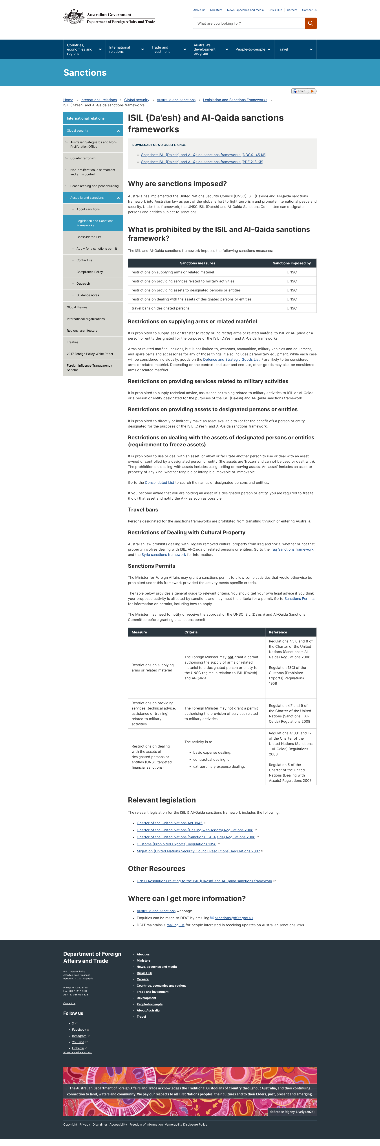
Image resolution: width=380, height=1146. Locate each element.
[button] (304, 91)
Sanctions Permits (299, 598)
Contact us (309, 10)
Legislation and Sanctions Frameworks (235, 100)
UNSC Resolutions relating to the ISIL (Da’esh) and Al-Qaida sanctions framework (204, 881)
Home (68, 100)
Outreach (83, 283)
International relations (119, 49)
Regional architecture (82, 330)
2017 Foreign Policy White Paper (90, 354)
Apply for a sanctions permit (97, 248)
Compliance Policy (90, 272)
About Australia (148, 1010)
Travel (283, 49)
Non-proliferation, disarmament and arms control (92, 172)
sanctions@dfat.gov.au (234, 918)
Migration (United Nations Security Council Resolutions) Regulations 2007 (198, 851)
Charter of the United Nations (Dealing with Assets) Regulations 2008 (195, 830)
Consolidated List (89, 237)
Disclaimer (100, 1124)
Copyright (70, 1124)
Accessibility (118, 1124)
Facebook (79, 1029)
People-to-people (250, 49)
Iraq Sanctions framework (292, 549)
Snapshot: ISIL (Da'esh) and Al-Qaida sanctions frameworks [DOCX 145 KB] (204, 155)
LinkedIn (78, 1048)
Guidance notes (88, 295)
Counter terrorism (82, 158)
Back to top (365, 1139)
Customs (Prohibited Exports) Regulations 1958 (176, 844)
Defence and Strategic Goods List (231, 359)
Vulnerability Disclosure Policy (186, 1124)
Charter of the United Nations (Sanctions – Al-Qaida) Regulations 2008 (196, 837)
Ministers (216, 10)
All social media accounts (77, 1052)
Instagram (79, 1036)
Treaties (72, 342)
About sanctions (88, 209)
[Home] (125, 16)
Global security (136, 100)
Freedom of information (146, 1124)
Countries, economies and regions (79, 49)
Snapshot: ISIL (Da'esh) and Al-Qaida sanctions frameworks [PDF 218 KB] (202, 162)
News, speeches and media (245, 10)
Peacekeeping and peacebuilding (94, 186)
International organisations (86, 319)
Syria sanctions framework (164, 554)
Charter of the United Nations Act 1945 (170, 823)
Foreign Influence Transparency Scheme (89, 368)
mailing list (176, 925)
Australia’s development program (205, 49)
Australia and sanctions (176, 100)
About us (199, 10)
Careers (292, 10)
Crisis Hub (275, 10)
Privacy (84, 1124)
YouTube (78, 1042)
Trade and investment (161, 49)
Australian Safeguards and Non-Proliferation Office (93, 144)
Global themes (77, 307)
